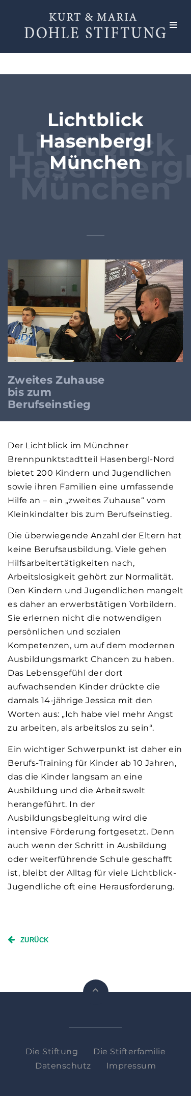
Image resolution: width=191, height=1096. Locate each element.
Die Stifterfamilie (129, 1051)
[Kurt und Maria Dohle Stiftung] (95, 26)
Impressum (131, 1066)
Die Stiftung (51, 1051)
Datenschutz (63, 1066)
